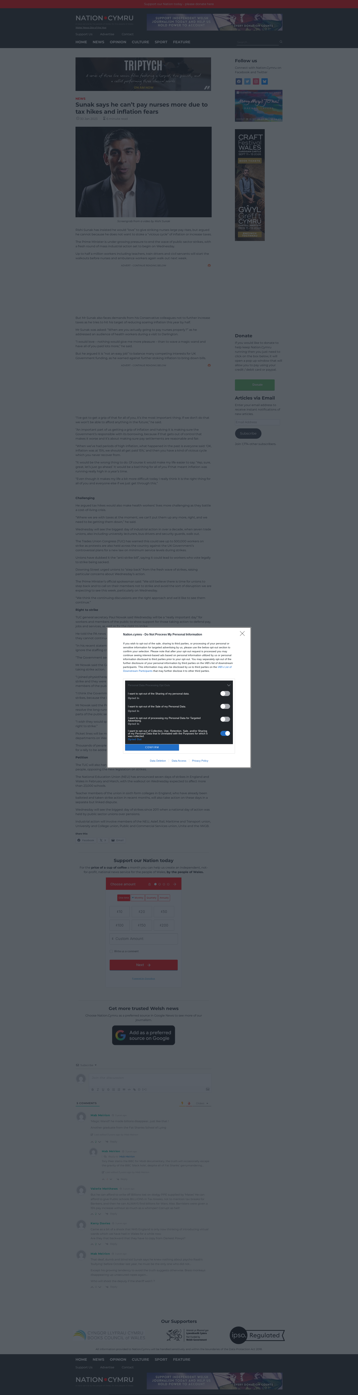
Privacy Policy (200, 760)
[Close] (243, 634)
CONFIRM (152, 747)
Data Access (179, 760)
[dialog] (179, 697)
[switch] (225, 693)
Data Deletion (158, 760)
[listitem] (179, 685)
